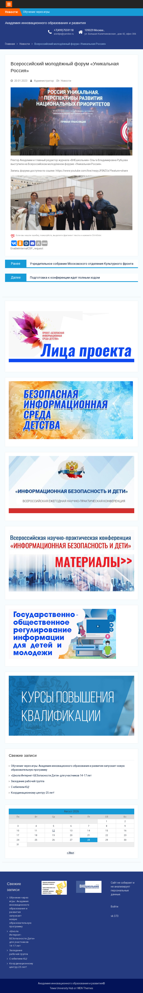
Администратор (44, 80)
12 (53, 830)
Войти (114, 906)
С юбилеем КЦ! (20, 786)
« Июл (70, 852)
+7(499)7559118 (64, 30)
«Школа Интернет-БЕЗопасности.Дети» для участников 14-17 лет (51, 775)
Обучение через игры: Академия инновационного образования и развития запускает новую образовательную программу (20, 912)
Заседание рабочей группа (27, 781)
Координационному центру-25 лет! (32, 792)
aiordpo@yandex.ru (64, 34)
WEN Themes (85, 988)
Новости (66, 80)
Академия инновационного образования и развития (45, 23)
